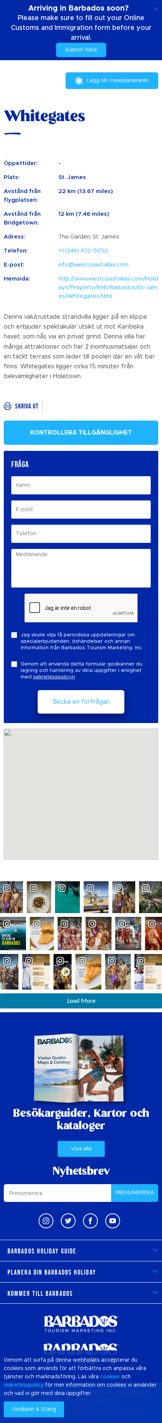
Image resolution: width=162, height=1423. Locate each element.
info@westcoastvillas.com (93, 265)
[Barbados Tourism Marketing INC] (81, 1323)
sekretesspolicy (24, 1385)
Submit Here (81, 50)
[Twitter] (68, 1220)
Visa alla (81, 1149)
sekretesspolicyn (54, 677)
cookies (110, 1376)
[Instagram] (45, 1220)
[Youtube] (112, 1220)
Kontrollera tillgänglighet (81, 433)
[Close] (156, 7)
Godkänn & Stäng (34, 1409)
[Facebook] (90, 1220)
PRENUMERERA (134, 1192)
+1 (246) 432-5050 (83, 251)
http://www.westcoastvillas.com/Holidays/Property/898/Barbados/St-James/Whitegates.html (108, 287)
